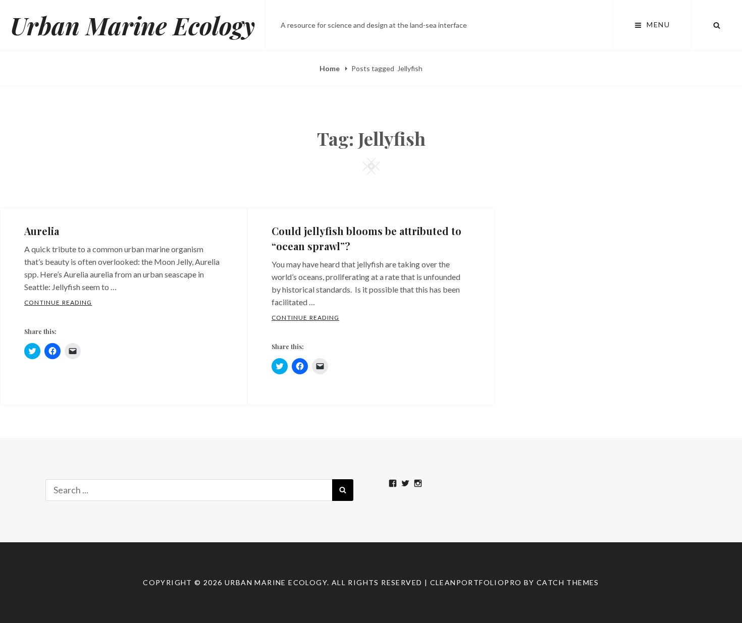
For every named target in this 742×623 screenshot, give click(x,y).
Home (330, 68)
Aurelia (41, 231)
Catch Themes (568, 582)
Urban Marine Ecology (132, 25)
